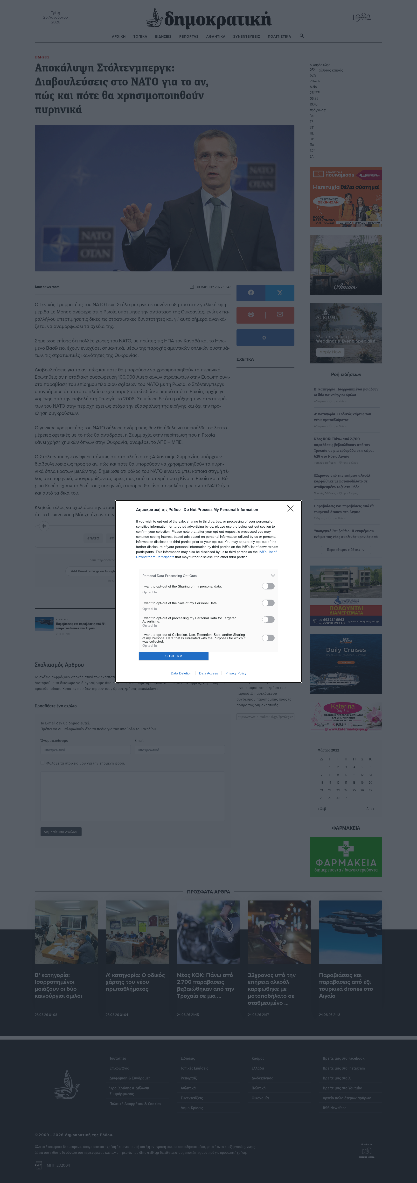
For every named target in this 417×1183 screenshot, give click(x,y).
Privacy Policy (235, 673)
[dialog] (208, 591)
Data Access (208, 673)
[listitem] (208, 575)
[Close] (292, 510)
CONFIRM (174, 656)
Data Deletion (181, 673)
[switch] (268, 586)
